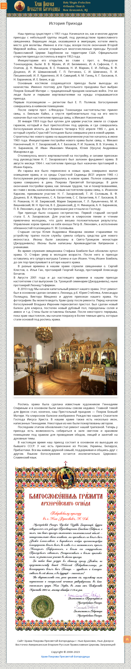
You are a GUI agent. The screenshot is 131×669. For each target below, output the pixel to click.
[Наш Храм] (65, 394)
